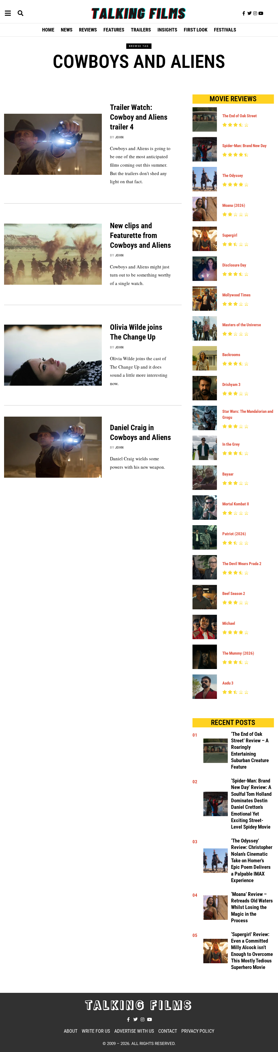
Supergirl (229, 235)
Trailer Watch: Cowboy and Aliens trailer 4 (139, 117)
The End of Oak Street (239, 115)
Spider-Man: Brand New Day (244, 145)
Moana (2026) (233, 205)
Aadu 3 (227, 683)
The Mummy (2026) (238, 653)
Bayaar (227, 474)
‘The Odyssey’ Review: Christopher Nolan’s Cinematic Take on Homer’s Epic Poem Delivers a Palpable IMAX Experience (251, 860)
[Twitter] (249, 13)
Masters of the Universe (241, 324)
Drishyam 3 (231, 384)
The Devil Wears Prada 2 (241, 563)
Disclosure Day (234, 265)
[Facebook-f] (244, 13)
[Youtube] (261, 13)
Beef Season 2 (233, 593)
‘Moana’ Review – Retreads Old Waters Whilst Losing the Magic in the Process (252, 907)
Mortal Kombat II (235, 504)
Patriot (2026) (234, 533)
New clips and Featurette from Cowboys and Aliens (140, 235)
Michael (228, 623)
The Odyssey (232, 175)
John (119, 137)
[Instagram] (255, 13)
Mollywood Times (236, 295)
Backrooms (231, 354)
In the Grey (231, 444)
